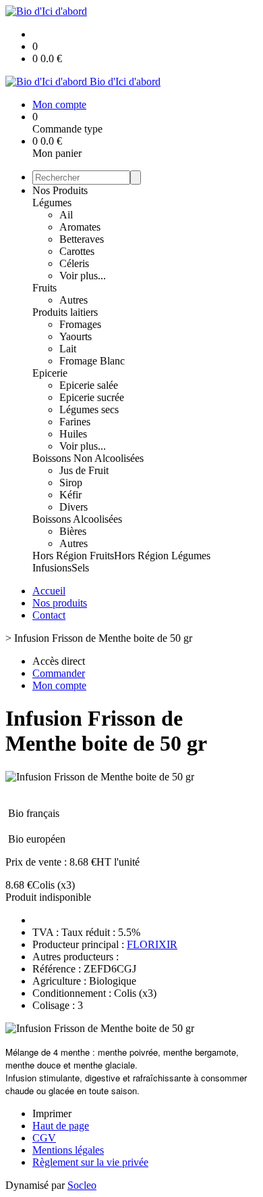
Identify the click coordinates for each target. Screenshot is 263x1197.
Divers (73, 507)
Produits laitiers (65, 312)
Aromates (79, 227)
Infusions (51, 567)
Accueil (48, 590)
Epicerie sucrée (91, 397)
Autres (73, 300)
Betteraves (81, 239)
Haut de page (60, 1125)
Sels (80, 567)
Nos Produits (60, 190)
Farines (74, 421)
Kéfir (70, 494)
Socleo (81, 1185)
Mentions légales (68, 1150)
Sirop (70, 482)
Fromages (80, 324)
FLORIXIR (152, 944)
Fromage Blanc (92, 361)
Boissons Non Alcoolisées (88, 458)
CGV (44, 1138)
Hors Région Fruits (73, 555)
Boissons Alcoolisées (77, 519)
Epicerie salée (88, 385)
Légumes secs (89, 409)
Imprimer (51, 1113)
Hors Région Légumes (162, 555)
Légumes (51, 202)
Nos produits (59, 603)
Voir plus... (82, 275)
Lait (67, 348)
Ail (66, 214)
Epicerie (49, 373)
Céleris (74, 263)
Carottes (76, 251)
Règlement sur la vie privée (90, 1162)
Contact (48, 615)
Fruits (44, 288)
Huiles (73, 434)
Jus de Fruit (84, 470)
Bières (72, 531)
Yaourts (75, 336)
